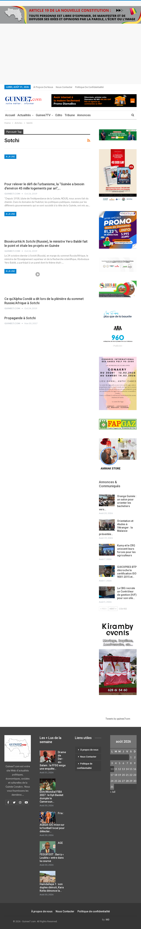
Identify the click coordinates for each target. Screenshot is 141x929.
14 (127, 769)
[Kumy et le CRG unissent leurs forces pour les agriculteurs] (107, 550)
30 (134, 780)
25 (115, 780)
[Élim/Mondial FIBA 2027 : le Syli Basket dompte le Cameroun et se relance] (47, 784)
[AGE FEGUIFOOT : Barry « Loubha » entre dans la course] (47, 847)
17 (112, 774)
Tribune (70, 115)
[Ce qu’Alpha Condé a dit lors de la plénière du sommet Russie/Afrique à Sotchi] (23, 281)
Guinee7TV (43, 115)
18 (115, 774)
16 (134, 769)
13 (123, 769)
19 (119, 774)
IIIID (107, 919)
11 (115, 769)
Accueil (10, 115)
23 (134, 774)
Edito (58, 115)
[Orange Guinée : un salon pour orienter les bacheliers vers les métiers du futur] (107, 500)
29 (130, 780)
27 (123, 780)
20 (123, 774)
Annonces (84, 115)
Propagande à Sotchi (20, 318)
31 (112, 786)
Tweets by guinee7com (117, 718)
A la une (10, 156)
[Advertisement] (70, 51)
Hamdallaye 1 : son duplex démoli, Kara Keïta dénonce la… (52, 887)
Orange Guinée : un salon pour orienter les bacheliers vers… (117, 503)
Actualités (24, 115)
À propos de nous (43, 87)
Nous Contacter (64, 87)
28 (127, 780)
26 (119, 780)
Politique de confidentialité (89, 87)
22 (130, 774)
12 (119, 769)
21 (127, 774)
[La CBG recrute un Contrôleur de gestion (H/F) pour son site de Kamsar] (107, 592)
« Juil (112, 791)
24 (112, 780)
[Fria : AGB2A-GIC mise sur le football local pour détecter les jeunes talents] (47, 817)
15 (130, 769)
